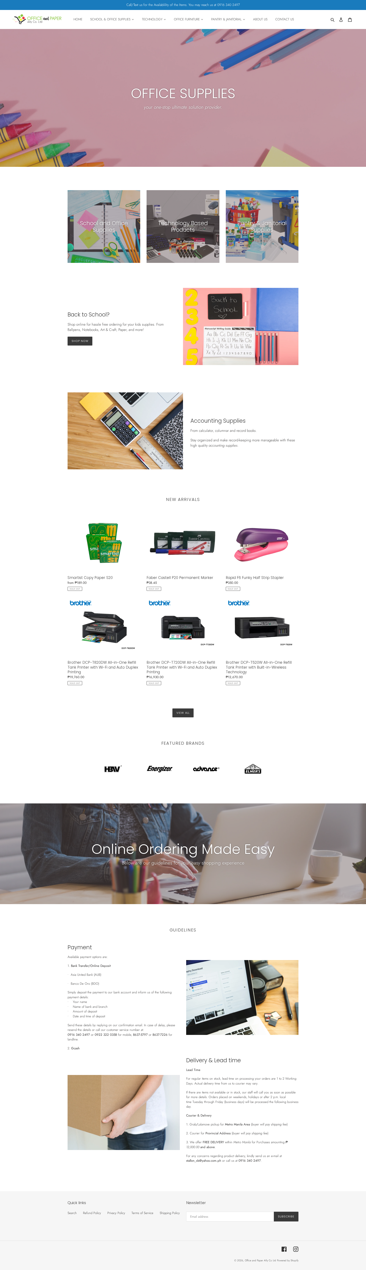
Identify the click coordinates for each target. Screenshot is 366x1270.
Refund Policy (92, 1213)
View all (182, 713)
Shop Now (80, 341)
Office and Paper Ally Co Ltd (260, 1260)
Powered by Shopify (287, 1260)
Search (72, 1213)
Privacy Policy (116, 1213)
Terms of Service (142, 1213)
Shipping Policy (170, 1213)
